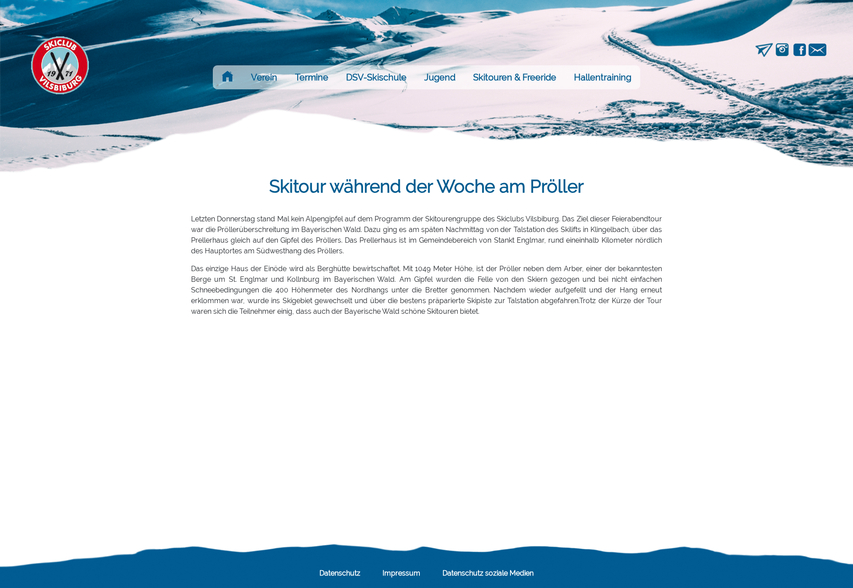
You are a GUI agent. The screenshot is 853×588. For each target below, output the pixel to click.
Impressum (401, 573)
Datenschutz (339, 573)
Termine (311, 77)
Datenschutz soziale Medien (488, 573)
